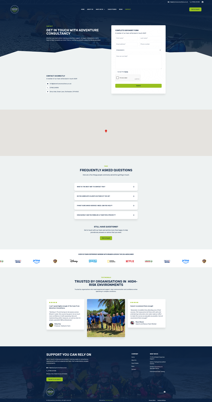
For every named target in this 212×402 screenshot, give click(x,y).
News (133, 366)
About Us (134, 360)
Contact (134, 369)
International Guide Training (157, 371)
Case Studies (135, 363)
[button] (100, 9)
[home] (31, 9)
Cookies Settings (162, 400)
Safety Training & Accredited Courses (158, 362)
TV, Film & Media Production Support (157, 358)
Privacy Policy (152, 400)
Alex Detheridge (109, 400)
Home (133, 357)
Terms (126, 72)
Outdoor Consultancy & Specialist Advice (156, 367)
